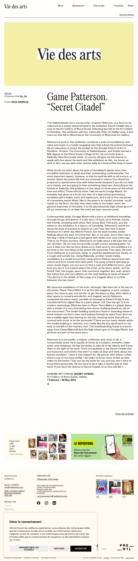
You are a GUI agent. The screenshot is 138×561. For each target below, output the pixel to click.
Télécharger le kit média (47, 479)
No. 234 (23, 96)
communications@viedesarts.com (52, 496)
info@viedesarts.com (13, 487)
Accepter (81, 548)
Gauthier (106, 558)
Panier (131, 5)
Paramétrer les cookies (29, 548)
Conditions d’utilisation (31, 558)
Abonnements (78, 5)
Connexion (118, 5)
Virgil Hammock (19, 102)
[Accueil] (28, 6)
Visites (7, 93)
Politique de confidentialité (12, 558)
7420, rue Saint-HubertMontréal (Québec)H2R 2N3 (14, 493)
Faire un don (98, 5)
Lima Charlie (129, 558)
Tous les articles (126, 15)
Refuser (59, 548)
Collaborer (9, 479)
